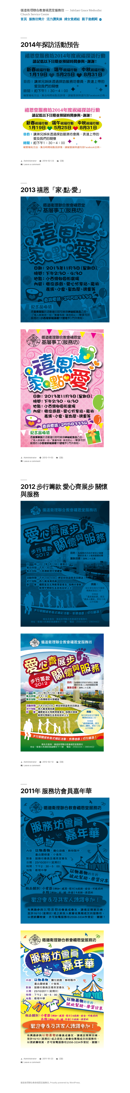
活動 (62, 161)
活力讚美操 (54, 19)
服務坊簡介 (37, 19)
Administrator (30, 161)
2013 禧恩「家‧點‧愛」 (52, 190)
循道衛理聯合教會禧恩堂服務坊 (42, 10)
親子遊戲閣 (90, 19)
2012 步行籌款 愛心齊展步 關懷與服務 (64, 490)
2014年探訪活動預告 (50, 44)
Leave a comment (32, 164)
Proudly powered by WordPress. (65, 1082)
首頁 (24, 19)
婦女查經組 (72, 19)
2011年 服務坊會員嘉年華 (56, 791)
